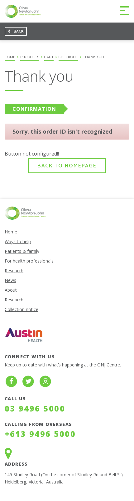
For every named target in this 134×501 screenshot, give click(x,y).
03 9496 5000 (35, 408)
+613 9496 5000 (40, 433)
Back (14, 32)
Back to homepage (67, 165)
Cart (49, 56)
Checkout (68, 56)
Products (29, 56)
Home (10, 56)
